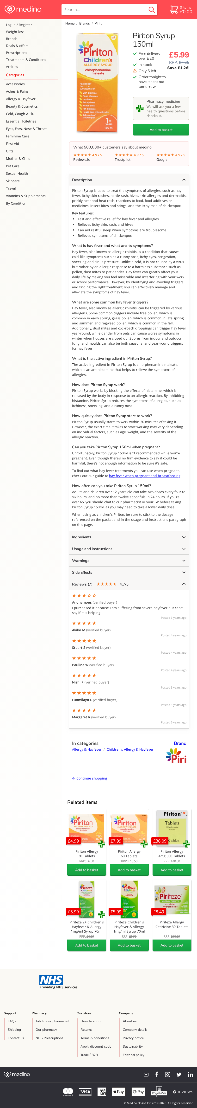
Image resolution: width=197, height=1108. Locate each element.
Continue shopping (91, 778)
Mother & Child (18, 158)
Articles (12, 66)
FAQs (12, 1021)
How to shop (90, 1021)
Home (69, 23)
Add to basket (161, 129)
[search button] (152, 9)
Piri (97, 23)
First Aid (12, 143)
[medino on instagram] (165, 1074)
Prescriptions (16, 52)
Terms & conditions (94, 1038)
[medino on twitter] (177, 1074)
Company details (135, 1029)
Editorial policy (133, 1055)
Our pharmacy (46, 1029)
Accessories (15, 84)
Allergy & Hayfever (21, 99)
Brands (12, 38)
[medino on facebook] (154, 1074)
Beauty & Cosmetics (22, 106)
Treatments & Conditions (26, 59)
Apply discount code (95, 1046)
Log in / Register (19, 24)
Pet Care (12, 166)
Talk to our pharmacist (52, 1021)
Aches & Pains (17, 91)
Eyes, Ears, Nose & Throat (26, 128)
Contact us (16, 1038)
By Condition (16, 203)
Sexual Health (17, 173)
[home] (30, 9)
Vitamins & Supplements (26, 195)
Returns (86, 1029)
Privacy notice (133, 1038)
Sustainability (133, 1046)
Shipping (14, 1029)
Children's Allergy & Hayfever (130, 749)
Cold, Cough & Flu (20, 113)
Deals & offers (17, 45)
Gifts (9, 151)
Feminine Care (17, 136)
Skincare (13, 181)
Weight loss (15, 31)
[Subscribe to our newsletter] (144, 1074)
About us (130, 1021)
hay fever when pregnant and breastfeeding (144, 475)
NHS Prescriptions (49, 1038)
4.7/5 (100, 584)
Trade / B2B (89, 1055)
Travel (11, 188)
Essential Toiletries (21, 121)
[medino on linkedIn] (188, 1074)
